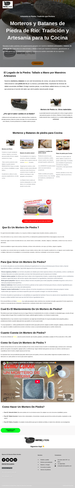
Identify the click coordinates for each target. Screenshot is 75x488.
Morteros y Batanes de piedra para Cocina (37, 132)
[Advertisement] (37, 20)
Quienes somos (39, 4)
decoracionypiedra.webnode (9, 472)
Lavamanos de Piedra (7, 468)
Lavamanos (68, 4)
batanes (26, 162)
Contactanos (60, 4)
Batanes (47, 4)
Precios (53, 4)
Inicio (32, 4)
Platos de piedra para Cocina (64, 153)
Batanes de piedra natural (27, 153)
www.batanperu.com (7, 476)
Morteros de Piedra (7, 149)
